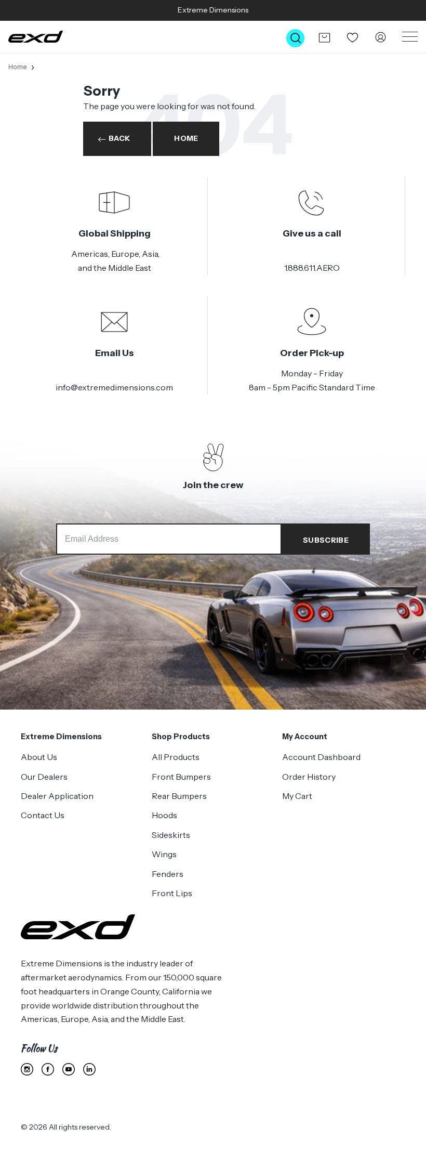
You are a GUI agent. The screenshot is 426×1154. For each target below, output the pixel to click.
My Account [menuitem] (304, 736)
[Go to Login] (380, 38)
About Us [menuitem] (39, 757)
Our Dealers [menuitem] (44, 776)
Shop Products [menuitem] (181, 736)
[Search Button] (295, 38)
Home (17, 67)
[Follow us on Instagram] (27, 1069)
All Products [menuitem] (175, 757)
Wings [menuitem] (164, 854)
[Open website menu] (410, 37)
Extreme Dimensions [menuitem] (61, 736)
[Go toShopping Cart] (324, 37)
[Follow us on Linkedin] (89, 1069)
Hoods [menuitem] (164, 815)
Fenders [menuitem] (167, 874)
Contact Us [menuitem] (42, 815)
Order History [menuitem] (309, 776)
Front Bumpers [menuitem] (181, 776)
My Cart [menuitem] (297, 796)
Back (119, 138)
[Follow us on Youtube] (68, 1069)
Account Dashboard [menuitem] (321, 757)
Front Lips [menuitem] (172, 893)
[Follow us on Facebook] (48, 1069)
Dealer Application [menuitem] (57, 796)
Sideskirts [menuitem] (171, 835)
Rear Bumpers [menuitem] (179, 796)
